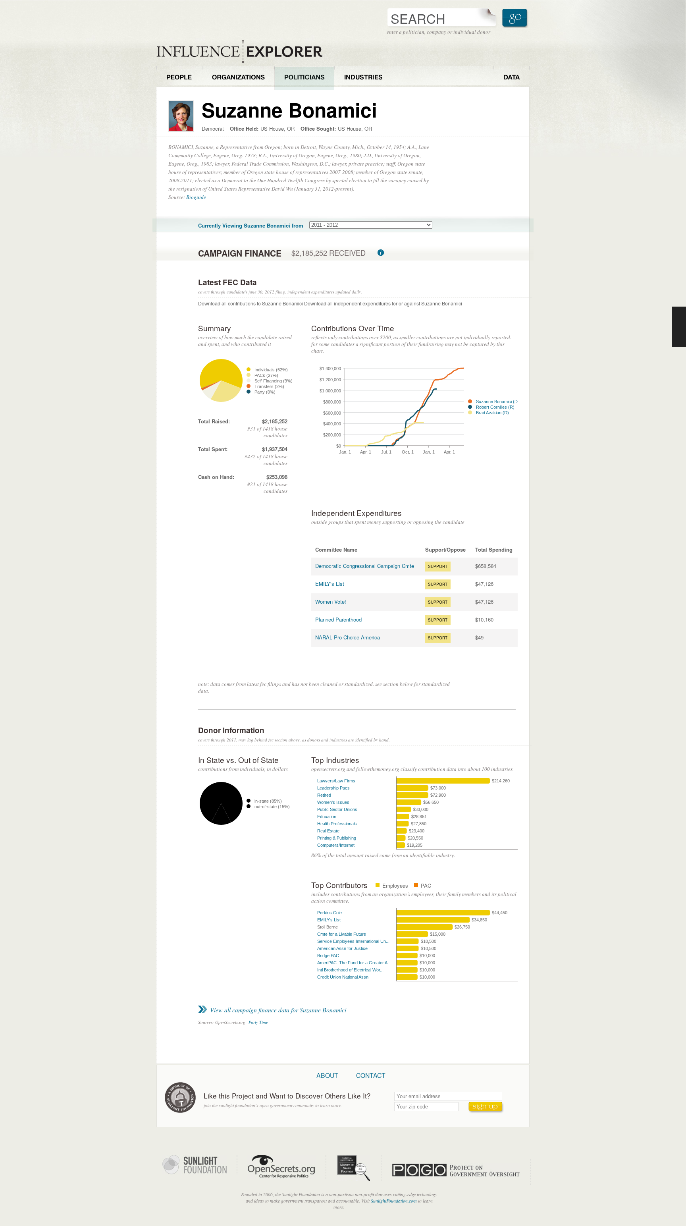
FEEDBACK (679, 327)
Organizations (238, 78)
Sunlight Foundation (199, 1164)
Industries (363, 78)
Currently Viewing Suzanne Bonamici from (250, 225)
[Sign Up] (486, 1108)
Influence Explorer (243, 52)
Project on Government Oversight (461, 1172)
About (327, 1075)
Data (511, 78)
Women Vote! (330, 601)
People (179, 78)
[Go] (515, 18)
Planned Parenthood (338, 619)
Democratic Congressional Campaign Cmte (364, 566)
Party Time (258, 1022)
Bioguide (196, 197)
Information (381, 252)
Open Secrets (286, 1167)
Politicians (304, 78)
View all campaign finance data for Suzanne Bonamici (278, 1010)
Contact (370, 1075)
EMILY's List (329, 583)
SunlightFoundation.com (394, 1200)
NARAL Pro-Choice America (347, 637)
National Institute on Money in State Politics (359, 1168)
